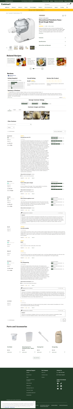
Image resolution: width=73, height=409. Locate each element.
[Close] (34, 402)
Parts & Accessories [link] (48, 7)
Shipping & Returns (30, 387)
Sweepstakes (28, 395)
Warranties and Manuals (45, 45)
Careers (43, 377)
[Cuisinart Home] (6, 4)
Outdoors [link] (40, 7)
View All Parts (36, 357)
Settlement (28, 385)
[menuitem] (7, 7)
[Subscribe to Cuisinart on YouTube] (57, 388)
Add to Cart (9, 352)
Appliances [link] (7, 7)
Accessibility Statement (30, 392)
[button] (10, 48)
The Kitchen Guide (45, 1)
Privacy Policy (35, 405)
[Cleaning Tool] (44, 336)
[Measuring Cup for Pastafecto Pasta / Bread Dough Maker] (29, 336)
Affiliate (27, 372)
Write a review (51, 26)
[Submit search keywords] (46, 4)
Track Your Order (29, 390)
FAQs (27, 377)
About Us (43, 372)
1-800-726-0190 (61, 372)
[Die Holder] (14, 336)
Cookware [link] (20, 7)
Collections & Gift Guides (58, 1)
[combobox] (56, 4)
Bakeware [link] (14, 7)
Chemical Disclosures (63, 405)
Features (41, 37)
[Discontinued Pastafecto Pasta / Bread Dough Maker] (21, 30)
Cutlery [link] (26, 7)
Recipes (51, 1)
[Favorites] (25, 59)
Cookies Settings (54, 405)
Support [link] (56, 7)
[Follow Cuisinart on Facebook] (57, 383)
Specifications (42, 41)
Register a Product (67, 1)
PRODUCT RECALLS (9, 1)
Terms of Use (12, 407)
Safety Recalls (29, 383)
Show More (41, 33)
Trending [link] (62, 7)
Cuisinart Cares (44, 374)
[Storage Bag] (59, 336)
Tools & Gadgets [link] (33, 7)
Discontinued (28, 374)
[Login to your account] (67, 4)
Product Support (61, 374)
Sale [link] (67, 7)
